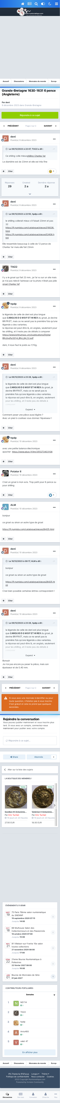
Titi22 (35, 149)
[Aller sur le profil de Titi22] (5, 269)
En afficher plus (29, 1052)
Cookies (50, 1076)
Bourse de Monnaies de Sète (26, 975)
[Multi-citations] (3, 171)
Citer (10, 171)
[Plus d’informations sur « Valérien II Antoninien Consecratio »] (43, 797)
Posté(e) (23, 140)
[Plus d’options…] (54, 139)
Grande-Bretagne (33, 105)
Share (15, 757)
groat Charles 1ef (11, 284)
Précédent (13, 126)
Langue (34, 1074)
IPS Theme (13, 1074)
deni (8, 102)
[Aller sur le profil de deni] (5, 138)
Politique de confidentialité (17, 1076)
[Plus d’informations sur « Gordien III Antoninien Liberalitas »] (16, 797)
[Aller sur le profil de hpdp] (5, 306)
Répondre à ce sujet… (19, 740)
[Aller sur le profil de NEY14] (16, 1003)
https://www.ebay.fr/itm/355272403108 (32, 451)
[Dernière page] (56, 126)
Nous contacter (38, 1076)
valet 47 (24, 1041)
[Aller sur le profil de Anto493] (16, 1032)
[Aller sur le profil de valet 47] (16, 1042)
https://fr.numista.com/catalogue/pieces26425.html (28, 529)
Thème (45, 1074)
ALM (13, 504)
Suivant (48, 126)
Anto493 (24, 1031)
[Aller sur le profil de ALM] (5, 507)
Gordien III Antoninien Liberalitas (21, 812)
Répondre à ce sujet (30, 115)
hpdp (34, 214)
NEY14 (23, 1002)
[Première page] (4, 126)
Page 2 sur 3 (31, 126)
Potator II (15, 471)
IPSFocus (25, 1074)
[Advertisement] (30, 47)
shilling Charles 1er (36, 156)
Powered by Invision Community (30, 1082)
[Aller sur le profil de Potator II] (5, 473)
